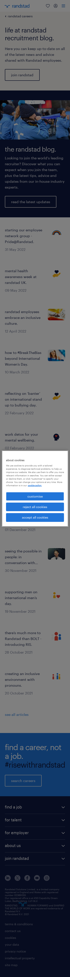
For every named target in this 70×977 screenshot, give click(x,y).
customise (35, 496)
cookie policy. (35, 485)
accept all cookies (35, 517)
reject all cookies (35, 507)
